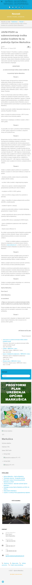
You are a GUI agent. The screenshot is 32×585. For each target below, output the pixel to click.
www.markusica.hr (12, 245)
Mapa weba (15, 563)
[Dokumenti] (12, 7)
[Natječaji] (9, 7)
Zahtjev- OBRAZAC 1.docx (10, 348)
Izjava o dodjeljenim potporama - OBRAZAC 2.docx (16, 354)
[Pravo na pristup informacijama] (22, 7)
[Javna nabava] (19, 7)
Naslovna (6, 563)
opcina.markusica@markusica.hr (15, 556)
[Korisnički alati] (29, 47)
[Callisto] (16, 2)
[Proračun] (16, 7)
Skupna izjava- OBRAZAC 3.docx (12, 361)
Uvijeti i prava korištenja (16, 565)
